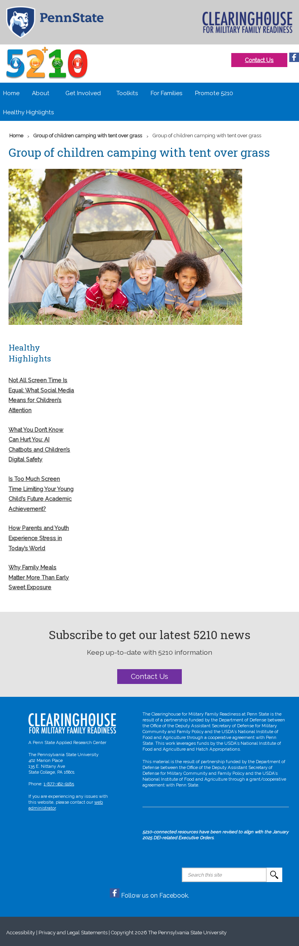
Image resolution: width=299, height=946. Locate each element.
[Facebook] (294, 60)
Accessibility (20, 932)
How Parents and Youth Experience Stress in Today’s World (39, 537)
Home (11, 93)
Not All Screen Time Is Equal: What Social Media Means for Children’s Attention (41, 395)
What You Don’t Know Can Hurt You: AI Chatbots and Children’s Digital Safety (39, 444)
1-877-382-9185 (59, 784)
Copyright (122, 932)
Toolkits (127, 93)
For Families (166, 93)
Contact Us (259, 60)
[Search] (274, 875)
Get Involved (83, 93)
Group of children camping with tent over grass (87, 135)
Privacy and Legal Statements (73, 932)
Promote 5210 (214, 93)
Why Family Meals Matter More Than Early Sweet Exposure (39, 577)
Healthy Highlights (28, 112)
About (40, 93)
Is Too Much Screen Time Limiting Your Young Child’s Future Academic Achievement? (41, 493)
